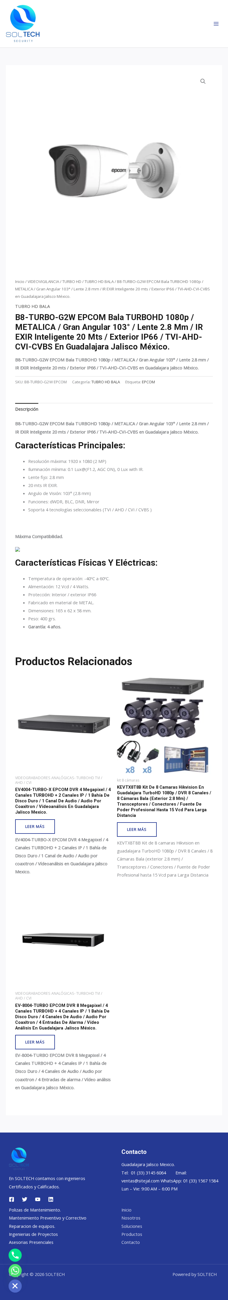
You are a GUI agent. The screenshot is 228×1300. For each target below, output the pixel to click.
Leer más (35, 826)
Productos (131, 1234)
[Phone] (15, 1255)
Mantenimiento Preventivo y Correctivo (47, 1218)
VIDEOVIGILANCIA (43, 281)
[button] (203, 81)
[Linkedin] (50, 1199)
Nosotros (130, 1218)
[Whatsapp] (15, 1270)
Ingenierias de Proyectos (33, 1234)
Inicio (19, 281)
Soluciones (131, 1226)
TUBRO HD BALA (99, 281)
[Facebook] (11, 1199)
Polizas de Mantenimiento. (35, 1210)
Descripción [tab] (26, 409)
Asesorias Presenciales (31, 1242)
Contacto (130, 1242)
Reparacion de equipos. (32, 1226)
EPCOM (148, 382)
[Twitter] (24, 1199)
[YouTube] (37, 1199)
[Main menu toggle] (216, 24)
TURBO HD (71, 281)
